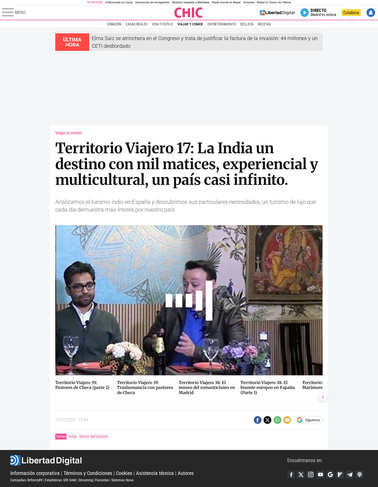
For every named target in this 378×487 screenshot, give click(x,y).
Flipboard (340, 474)
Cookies (124, 473)
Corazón (114, 24)
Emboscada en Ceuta (119, 2)
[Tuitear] (267, 420)
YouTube (320, 474)
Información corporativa (35, 473)
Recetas (264, 24)
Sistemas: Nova (122, 480)
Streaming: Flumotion (93, 480)
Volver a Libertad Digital (277, 12)
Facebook (291, 474)
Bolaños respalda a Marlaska (190, 2)
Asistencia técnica (155, 473)
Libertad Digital (148, 460)
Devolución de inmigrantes (152, 2)
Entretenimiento (222, 24)
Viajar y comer (190, 24)
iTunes (359, 474)
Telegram (350, 474)
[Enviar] (277, 420)
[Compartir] (258, 420)
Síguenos (312, 420)
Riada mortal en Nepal (226, 2)
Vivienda (248, 2)
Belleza (247, 24)
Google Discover (330, 474)
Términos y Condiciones (88, 473)
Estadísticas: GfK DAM (60, 480)
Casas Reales (136, 24)
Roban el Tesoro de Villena (274, 2)
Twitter (301, 474)
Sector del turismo (93, 436)
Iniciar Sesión (370, 12)
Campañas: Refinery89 (26, 480)
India (73, 436)
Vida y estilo (162, 24)
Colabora (351, 12)
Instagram (310, 474)
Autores (186, 473)
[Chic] (188, 12)
